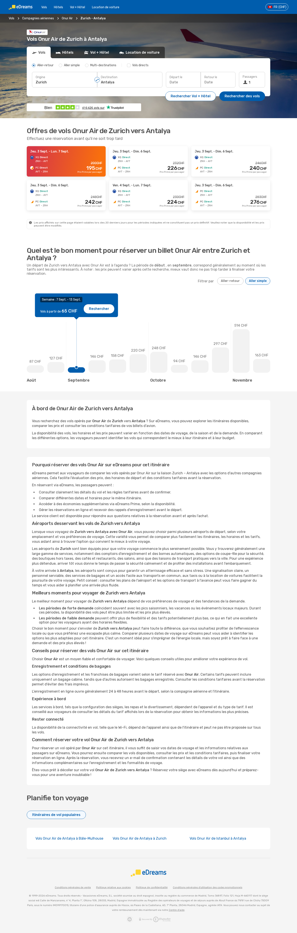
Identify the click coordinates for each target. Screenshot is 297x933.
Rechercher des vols (242, 96)
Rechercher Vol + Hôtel (190, 96)
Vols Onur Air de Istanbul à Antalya (218, 838)
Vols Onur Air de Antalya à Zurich (140, 838)
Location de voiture (105, 7)
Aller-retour (230, 281)
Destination (109, 77)
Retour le (210, 77)
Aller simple (258, 281)
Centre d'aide (177, 910)
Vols (44, 7)
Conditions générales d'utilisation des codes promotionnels (207, 887)
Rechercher (99, 309)
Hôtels (58, 7)
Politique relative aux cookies (113, 887)
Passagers (250, 77)
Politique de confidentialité (152, 887)
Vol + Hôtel (77, 7)
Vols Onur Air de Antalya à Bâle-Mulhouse (69, 838)
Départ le (176, 77)
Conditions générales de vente (73, 887)
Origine (40, 77)
